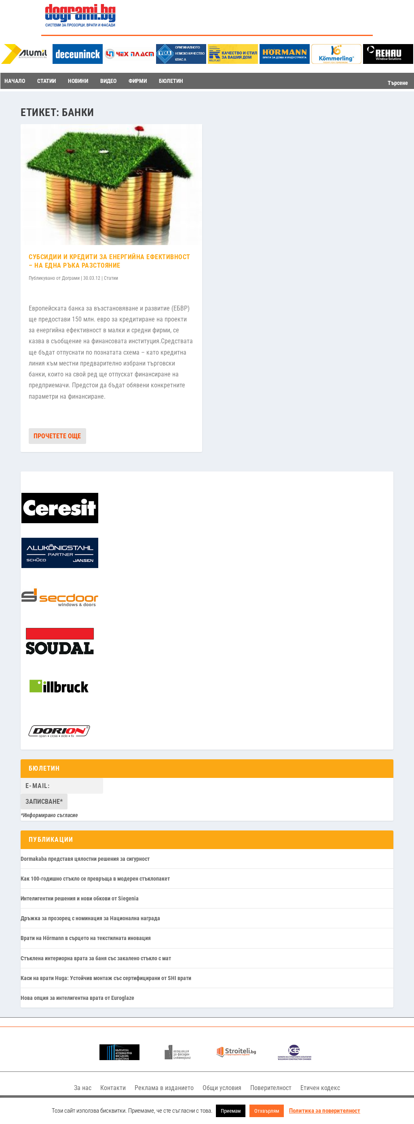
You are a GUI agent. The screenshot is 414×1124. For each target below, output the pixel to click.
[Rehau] (388, 61)
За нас (82, 1088)
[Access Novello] (59, 700)
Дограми (71, 278)
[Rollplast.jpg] (233, 61)
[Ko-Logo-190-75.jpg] (336, 61)
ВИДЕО (108, 81)
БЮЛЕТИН (171, 81)
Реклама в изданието (164, 1088)
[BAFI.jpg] (119, 1058)
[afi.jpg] (178, 1058)
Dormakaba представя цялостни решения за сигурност (85, 859)
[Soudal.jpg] (59, 655)
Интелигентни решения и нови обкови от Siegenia (80, 898)
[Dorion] (59, 744)
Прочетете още (57, 436)
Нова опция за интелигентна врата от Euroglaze (77, 998)
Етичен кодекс (320, 1088)
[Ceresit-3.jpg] (59, 521)
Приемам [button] (231, 1111)
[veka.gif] (181, 61)
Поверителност (270, 1088)
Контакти (113, 1088)
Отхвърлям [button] (266, 1111)
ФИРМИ (138, 81)
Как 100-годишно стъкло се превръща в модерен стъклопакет (95, 878)
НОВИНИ (78, 81)
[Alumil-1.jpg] (26, 61)
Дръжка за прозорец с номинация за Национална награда (90, 918)
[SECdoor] (59, 610)
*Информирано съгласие (49, 815)
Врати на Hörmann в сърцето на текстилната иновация (86, 938)
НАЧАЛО (14, 81)
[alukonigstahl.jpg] (59, 566)
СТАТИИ (46, 81)
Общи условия (222, 1088)
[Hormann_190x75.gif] (285, 61)
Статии (111, 278)
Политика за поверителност (324, 1110)
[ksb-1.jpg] (295, 1058)
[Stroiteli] (236, 1058)
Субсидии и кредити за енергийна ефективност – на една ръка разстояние (109, 261)
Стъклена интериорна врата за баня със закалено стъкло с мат (96, 958)
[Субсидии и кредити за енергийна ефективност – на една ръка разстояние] (111, 184)
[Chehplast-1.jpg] (129, 61)
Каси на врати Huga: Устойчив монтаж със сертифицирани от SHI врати (106, 978)
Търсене (398, 83)
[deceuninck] (78, 61)
